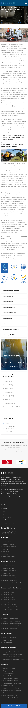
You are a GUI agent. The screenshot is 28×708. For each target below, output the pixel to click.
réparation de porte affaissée (11, 688)
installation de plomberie (9, 542)
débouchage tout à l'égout (10, 335)
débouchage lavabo (8, 296)
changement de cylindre (9, 671)
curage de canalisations (9, 638)
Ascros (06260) (9, 399)
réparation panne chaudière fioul (12, 623)
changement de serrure (9, 668)
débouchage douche (9, 307)
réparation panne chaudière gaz (11, 621)
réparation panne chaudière (10, 618)
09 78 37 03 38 (14, 705)
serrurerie (4, 664)
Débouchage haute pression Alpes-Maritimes (12, 21)
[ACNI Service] (8, 2)
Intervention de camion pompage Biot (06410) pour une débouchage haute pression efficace (13, 137)
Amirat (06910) (9, 385)
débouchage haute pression (11, 329)
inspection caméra (7, 642)
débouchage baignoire (9, 313)
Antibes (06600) (9, 396)
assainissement (6, 633)
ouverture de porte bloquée (10, 678)
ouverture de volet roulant (10, 695)
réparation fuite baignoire (10, 571)
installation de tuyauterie (9, 547)
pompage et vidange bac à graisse (12, 652)
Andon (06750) (9, 388)
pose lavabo (6, 551)
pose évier (5, 549)
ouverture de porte (8, 676)
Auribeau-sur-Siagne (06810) (12, 407)
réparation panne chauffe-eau (11, 578)
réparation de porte (8, 685)
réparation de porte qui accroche (12, 690)
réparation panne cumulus (10, 580)
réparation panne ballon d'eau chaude (13, 583)
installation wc (6, 554)
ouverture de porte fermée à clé (12, 683)
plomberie (4, 537)
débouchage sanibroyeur (10, 324)
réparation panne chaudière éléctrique (13, 626)
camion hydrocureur (8, 640)
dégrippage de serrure (9, 673)
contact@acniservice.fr (9, 523)
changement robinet (8, 544)
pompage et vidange (8, 648)
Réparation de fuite (8, 561)
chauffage (4, 614)
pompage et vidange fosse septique (12, 654)
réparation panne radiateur (10, 628)
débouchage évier (8, 301)
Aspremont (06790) (10, 403)
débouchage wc (7, 318)
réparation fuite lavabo (9, 566)
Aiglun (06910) (9, 381)
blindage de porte (7, 693)
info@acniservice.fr (14, 366)
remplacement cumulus (9, 556)
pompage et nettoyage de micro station (13, 659)
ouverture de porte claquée (10, 681)
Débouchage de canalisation (11, 588)
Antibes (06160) (9, 392)
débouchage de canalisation (11, 290)
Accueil (3, 15)
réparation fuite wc (8, 573)
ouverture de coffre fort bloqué (11, 698)
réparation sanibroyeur (9, 575)
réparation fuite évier (8, 568)
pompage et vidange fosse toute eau (13, 657)
